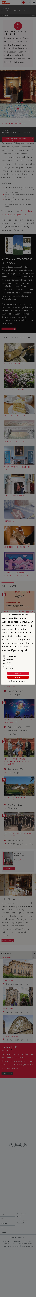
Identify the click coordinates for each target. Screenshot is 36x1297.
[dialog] (18, 648)
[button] (18, 681)
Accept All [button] (18, 673)
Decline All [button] (18, 677)
